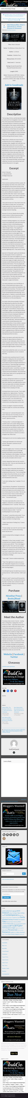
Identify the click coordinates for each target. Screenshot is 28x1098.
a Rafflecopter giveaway (8, 666)
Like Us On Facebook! (8, 879)
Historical (8, 921)
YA (23, 934)
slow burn (22, 932)
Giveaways (13, 30)
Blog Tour (4, 945)
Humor (11, 921)
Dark (9, 729)
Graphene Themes (11, 1096)
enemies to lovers (8, 917)
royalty (12, 932)
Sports (3, 934)
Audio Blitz (4, 942)
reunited (21, 930)
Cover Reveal (5, 951)
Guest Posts (5, 957)
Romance (6, 932)
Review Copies (5, 968)
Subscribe (6, 897)
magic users (18, 927)
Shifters (18, 932)
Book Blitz (9, 30)
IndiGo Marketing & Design (8, 8)
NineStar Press (13, 595)
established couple (16, 917)
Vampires (17, 934)
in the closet (15, 923)
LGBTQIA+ (22, 729)
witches (8, 732)
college (10, 913)
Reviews (4, 971)
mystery (22, 927)
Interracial (10, 923)
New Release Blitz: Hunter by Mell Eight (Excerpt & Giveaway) (7, 719)
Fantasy (18, 729)
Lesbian (4, 926)
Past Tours (4, 965)
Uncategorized (5, 974)
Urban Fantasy (11, 934)
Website (8, 654)
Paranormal (11, 731)
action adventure (7, 911)
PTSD (18, 930)
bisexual (6, 729)
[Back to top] (25, 1095)
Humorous (16, 921)
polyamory (16, 731)
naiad (6, 731)
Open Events (5, 959)
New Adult (5, 930)
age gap (14, 911)
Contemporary (11, 915)
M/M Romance (6, 928)
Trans (6, 934)
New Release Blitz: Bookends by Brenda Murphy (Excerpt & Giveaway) (14, 19)
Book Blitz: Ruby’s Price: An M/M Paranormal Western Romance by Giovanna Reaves (14, 15)
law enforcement (22, 923)
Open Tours (5, 962)
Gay (4, 921)
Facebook (18, 654)
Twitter (14, 657)
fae (14, 729)
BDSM (18, 911)
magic (3, 731)
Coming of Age (16, 913)
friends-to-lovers (19, 919)
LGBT (10, 926)
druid (12, 729)
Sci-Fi (15, 932)
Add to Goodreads (14, 85)
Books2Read (14, 598)
